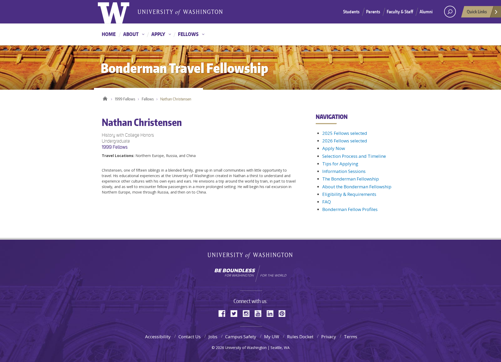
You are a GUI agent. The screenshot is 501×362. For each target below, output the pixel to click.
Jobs (212, 337)
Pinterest (283, 313)
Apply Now (333, 148)
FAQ (326, 202)
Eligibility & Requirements (349, 194)
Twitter (235, 313)
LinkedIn (271, 313)
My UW (271, 337)
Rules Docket (300, 337)
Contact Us (189, 337)
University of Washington (119, 11)
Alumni (426, 11)
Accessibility (158, 337)
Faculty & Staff (400, 11)
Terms (350, 337)
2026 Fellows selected (344, 141)
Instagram (247, 313)
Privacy (328, 337)
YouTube (259, 313)
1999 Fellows (125, 98)
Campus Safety (240, 337)
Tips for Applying (340, 164)
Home (109, 34)
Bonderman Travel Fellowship (180, 12)
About (131, 34)
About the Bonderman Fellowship (356, 187)
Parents (373, 11)
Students (351, 11)
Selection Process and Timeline (354, 156)
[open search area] (450, 11)
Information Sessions (344, 171)
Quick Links (477, 11)
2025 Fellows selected (344, 133)
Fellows (188, 34)
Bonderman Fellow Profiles (350, 209)
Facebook (223, 313)
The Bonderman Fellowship (350, 179)
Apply (158, 34)
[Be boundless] (250, 273)
